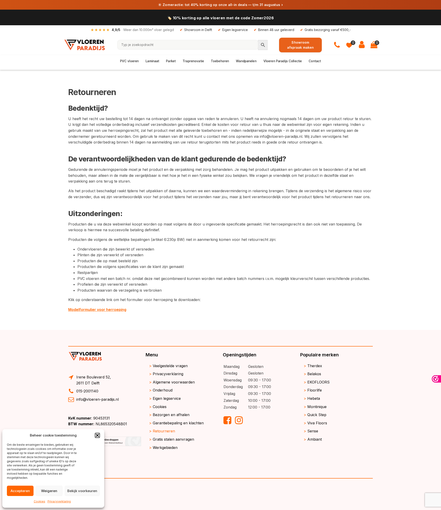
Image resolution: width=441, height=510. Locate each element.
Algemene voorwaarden (174, 382)
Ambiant (314, 439)
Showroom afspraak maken (300, 44)
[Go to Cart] (373, 45)
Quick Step (316, 414)
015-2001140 (87, 391)
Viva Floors (317, 423)
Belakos (314, 374)
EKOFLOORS (318, 382)
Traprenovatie (193, 61)
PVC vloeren (129, 61)
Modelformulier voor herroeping (97, 309)
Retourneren (164, 431)
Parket (171, 61)
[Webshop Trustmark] (104, 446)
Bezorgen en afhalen (171, 414)
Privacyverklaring (59, 501)
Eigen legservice (167, 398)
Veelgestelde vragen (170, 365)
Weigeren (49, 491)
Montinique (317, 406)
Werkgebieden (165, 447)
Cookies (39, 501)
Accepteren (20, 491)
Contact (315, 61)
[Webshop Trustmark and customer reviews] (436, 379)
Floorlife (314, 390)
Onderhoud (162, 390)
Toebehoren (220, 61)
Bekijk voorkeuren (82, 491)
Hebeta (313, 398)
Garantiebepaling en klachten (178, 423)
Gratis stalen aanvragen (173, 439)
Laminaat (152, 61)
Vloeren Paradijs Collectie (282, 61)
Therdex (314, 365)
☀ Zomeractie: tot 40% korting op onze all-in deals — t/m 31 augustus (220, 5)
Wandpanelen (246, 61)
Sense (312, 431)
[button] (97, 435)
